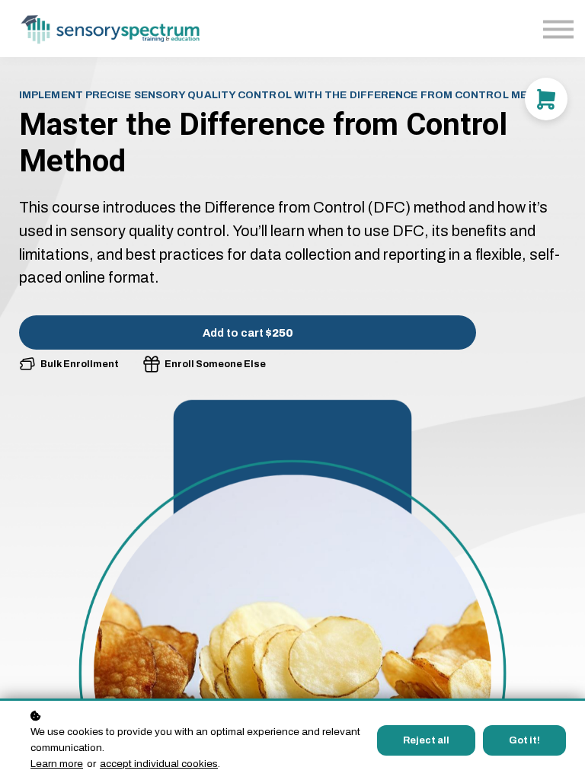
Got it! (524, 740)
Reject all (426, 740)
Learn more (56, 763)
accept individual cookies (159, 763)
